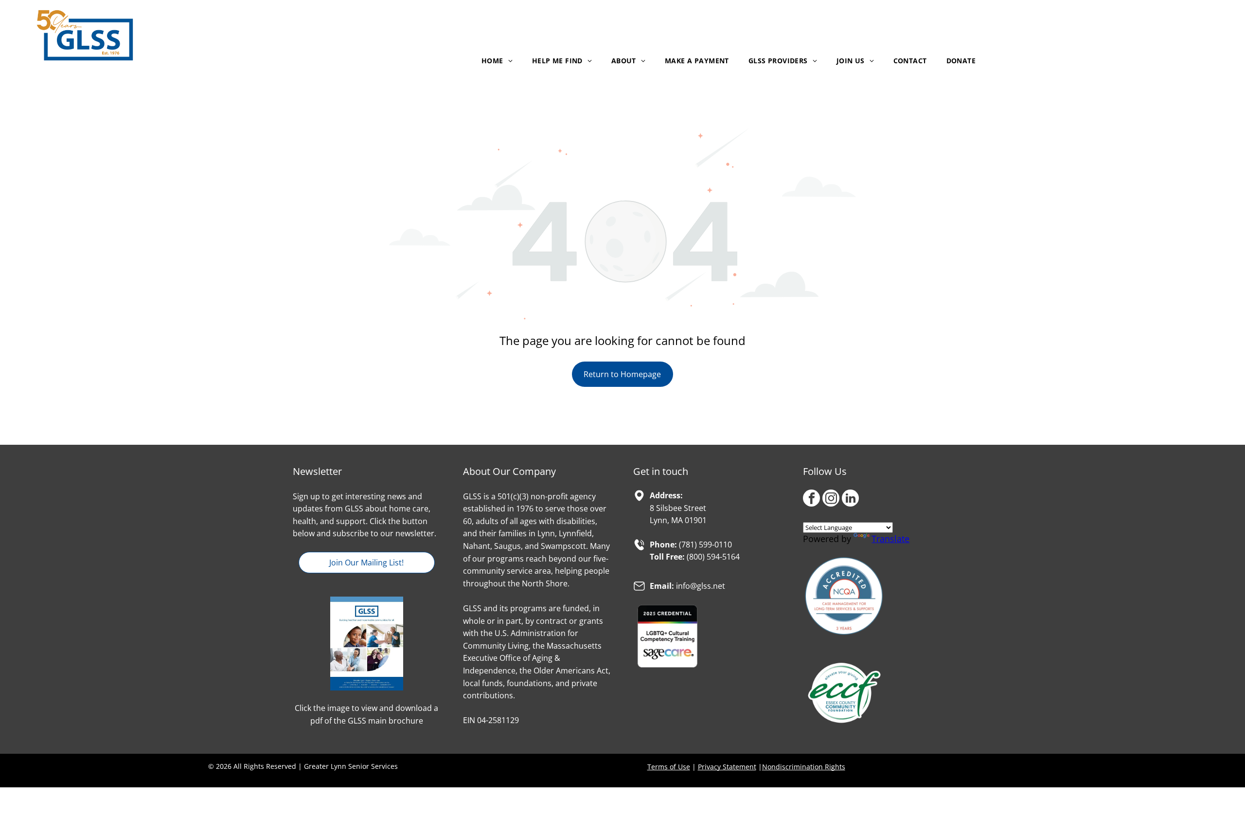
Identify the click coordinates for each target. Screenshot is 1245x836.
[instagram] (830, 499)
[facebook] (811, 499)
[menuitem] (497, 61)
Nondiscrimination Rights (803, 766)
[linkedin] (850, 499)
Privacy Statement (727, 766)
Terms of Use (668, 766)
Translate (890, 539)
